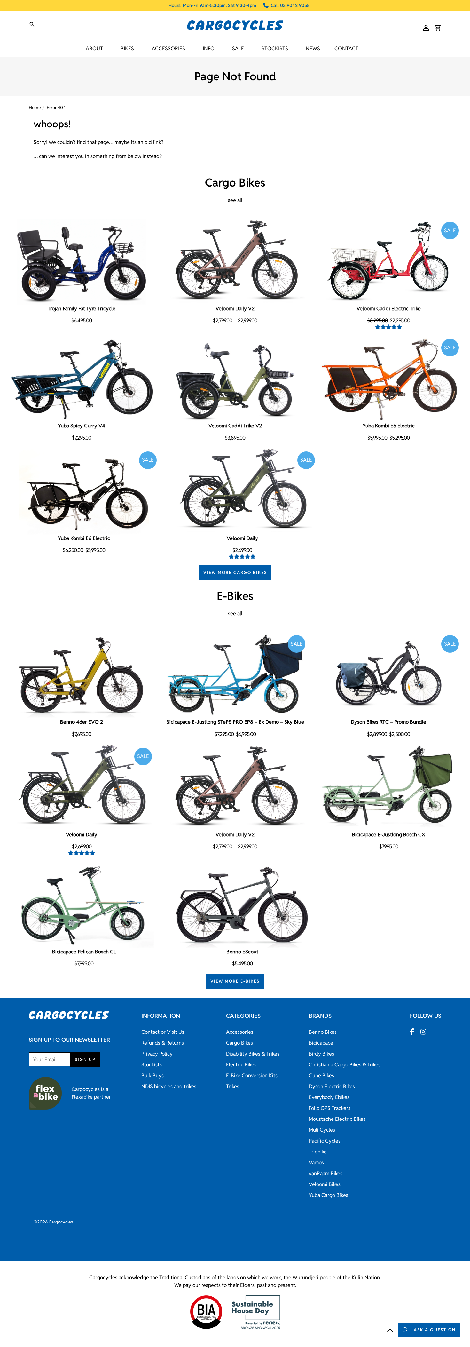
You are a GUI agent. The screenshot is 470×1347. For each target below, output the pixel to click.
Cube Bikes (321, 1075)
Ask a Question (435, 1330)
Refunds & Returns (162, 1043)
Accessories (239, 1032)
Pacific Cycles (325, 1140)
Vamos (316, 1162)
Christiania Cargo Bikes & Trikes (344, 1064)
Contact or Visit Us (162, 1032)
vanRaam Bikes (325, 1173)
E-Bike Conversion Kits (252, 1075)
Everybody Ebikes (329, 1097)
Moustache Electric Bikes (337, 1119)
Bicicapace (321, 1043)
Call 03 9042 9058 (290, 5)
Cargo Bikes (239, 1043)
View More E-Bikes (235, 981)
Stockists (275, 48)
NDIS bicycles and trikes (168, 1086)
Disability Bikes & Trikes (252, 1053)
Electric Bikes (241, 1064)
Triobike (318, 1151)
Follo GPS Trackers (329, 1108)
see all (235, 200)
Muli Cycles (322, 1130)
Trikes (232, 1086)
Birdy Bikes (321, 1053)
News (313, 48)
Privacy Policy (157, 1053)
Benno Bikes (323, 1032)
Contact (346, 48)
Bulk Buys (152, 1075)
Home (35, 107)
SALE (238, 48)
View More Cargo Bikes (235, 572)
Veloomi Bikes (325, 1184)
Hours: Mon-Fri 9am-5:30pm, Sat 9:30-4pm (212, 5)
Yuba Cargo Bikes (328, 1195)
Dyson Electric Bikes (332, 1086)
